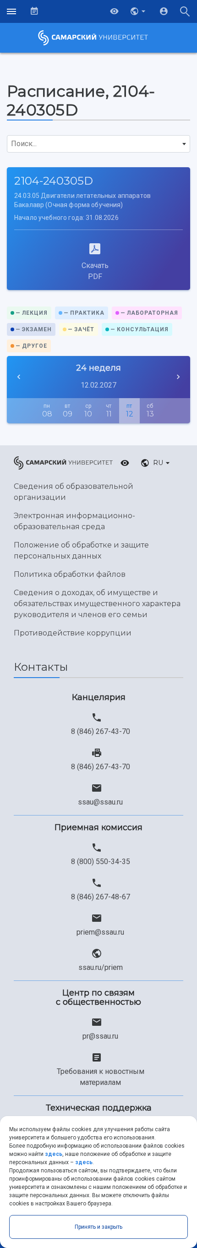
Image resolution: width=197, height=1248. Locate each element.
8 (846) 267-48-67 (100, 896)
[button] (139, 11)
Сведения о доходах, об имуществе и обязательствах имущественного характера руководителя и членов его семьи (97, 603)
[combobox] (98, 144)
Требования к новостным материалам (100, 1077)
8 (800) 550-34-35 (100, 861)
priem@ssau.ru (100, 932)
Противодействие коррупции (72, 633)
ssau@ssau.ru (100, 802)
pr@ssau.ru (100, 1036)
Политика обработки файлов (70, 574)
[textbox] (98, 144)
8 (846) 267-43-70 (100, 731)
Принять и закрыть (98, 1227)
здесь (53, 1154)
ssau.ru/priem (100, 967)
